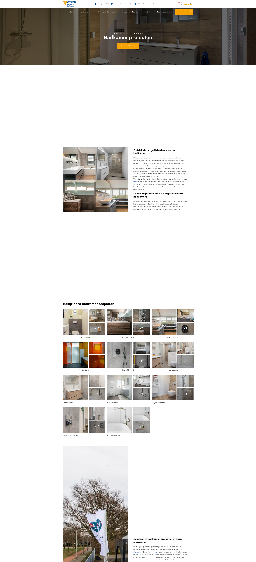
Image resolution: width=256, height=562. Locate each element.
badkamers (85, 12)
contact (147, 12)
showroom (137, 552)
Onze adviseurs (153, 552)
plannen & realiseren (129, 12)
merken (136, 182)
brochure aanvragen (164, 12)
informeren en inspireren (106, 12)
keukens (71, 12)
